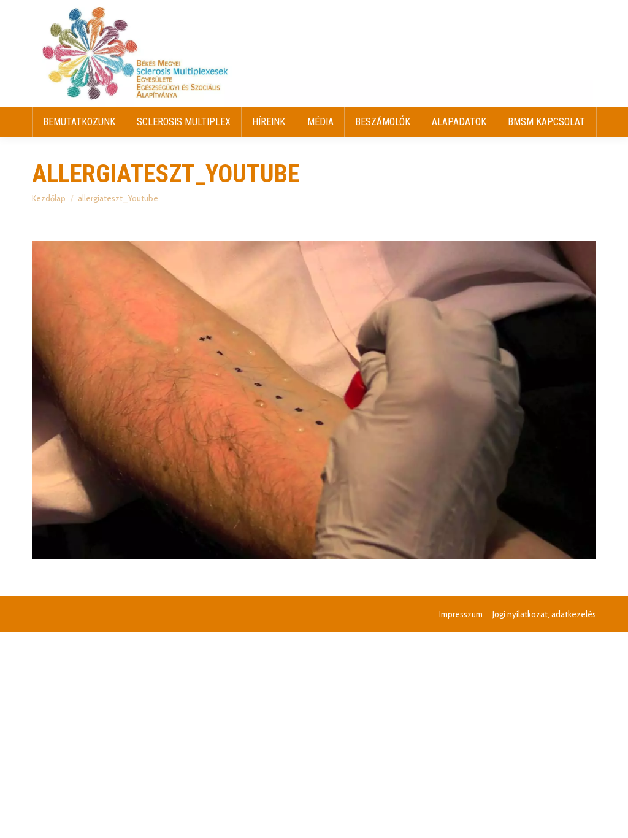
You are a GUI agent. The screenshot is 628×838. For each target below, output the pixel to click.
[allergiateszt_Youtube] (314, 400)
